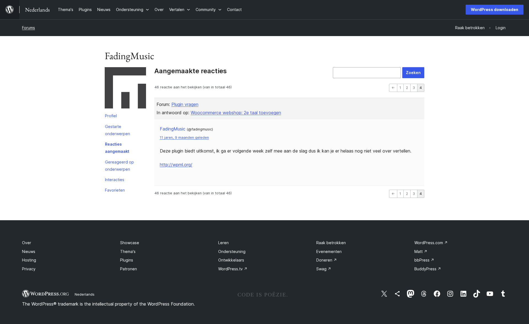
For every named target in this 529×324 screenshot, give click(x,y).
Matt (420, 251)
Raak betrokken (331, 242)
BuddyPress (427, 268)
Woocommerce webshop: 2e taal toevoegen (236, 112)
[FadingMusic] (125, 89)
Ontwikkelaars (231, 260)
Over (26, 242)
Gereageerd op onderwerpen (119, 165)
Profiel (111, 115)
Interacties (114, 179)
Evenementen (329, 251)
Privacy (29, 268)
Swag (323, 268)
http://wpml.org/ (176, 164)
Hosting (29, 260)
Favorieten (115, 190)
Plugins (126, 260)
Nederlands (85, 294)
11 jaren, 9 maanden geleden (184, 137)
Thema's (128, 251)
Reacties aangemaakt (117, 148)
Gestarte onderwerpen (117, 130)
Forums (28, 27)
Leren (223, 242)
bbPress (424, 260)
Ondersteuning (231, 251)
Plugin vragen (184, 104)
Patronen (128, 268)
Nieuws (28, 251)
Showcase (129, 242)
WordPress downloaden (494, 9)
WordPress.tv (232, 268)
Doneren (326, 260)
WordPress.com (431, 242)
